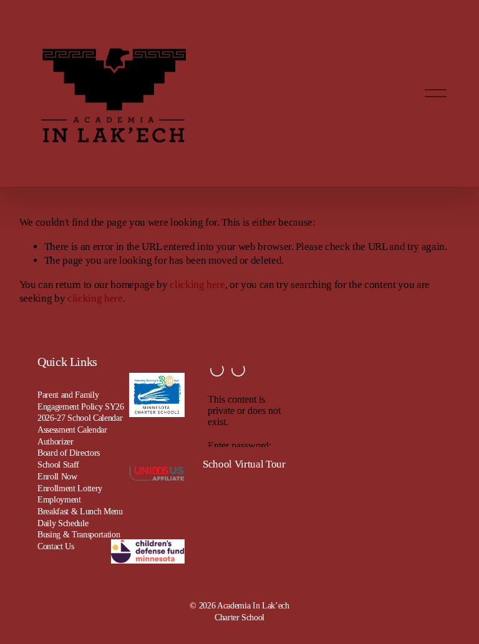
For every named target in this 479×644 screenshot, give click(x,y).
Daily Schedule (62, 523)
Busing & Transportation (78, 534)
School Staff (58, 464)
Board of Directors (68, 453)
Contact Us (55, 546)
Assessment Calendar (72, 430)
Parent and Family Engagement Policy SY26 (80, 400)
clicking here (197, 285)
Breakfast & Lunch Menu (80, 511)
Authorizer (55, 441)
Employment (59, 499)
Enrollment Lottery (69, 488)
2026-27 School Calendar (79, 418)
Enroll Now (57, 476)
